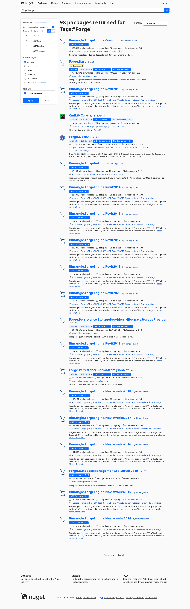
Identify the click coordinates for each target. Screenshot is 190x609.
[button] (37, 22)
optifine (98, 126)
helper (80, 76)
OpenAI (75, 147)
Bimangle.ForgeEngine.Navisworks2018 (100, 391)
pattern (94, 76)
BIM (106, 174)
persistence (89, 381)
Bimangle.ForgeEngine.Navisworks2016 (100, 444)
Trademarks (151, 597)
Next (121, 555)
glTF (88, 100)
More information (77, 411)
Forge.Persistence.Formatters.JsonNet (99, 369)
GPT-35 (148, 147)
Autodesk (90, 51)
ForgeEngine (116, 51)
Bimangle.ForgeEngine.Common (94, 40)
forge (74, 76)
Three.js (119, 174)
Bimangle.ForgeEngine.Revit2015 (95, 266)
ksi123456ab (99, 115)
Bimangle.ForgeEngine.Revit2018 (95, 213)
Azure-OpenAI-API (100, 147)
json (106, 381)
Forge (98, 51)
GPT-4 (125, 147)
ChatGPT (113, 147)
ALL (49, 31)
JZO (93, 62)
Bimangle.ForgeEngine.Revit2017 (95, 239)
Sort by (138, 22)
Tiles (114, 100)
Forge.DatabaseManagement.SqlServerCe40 (103, 470)
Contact (26, 575)
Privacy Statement (135, 597)
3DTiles (97, 100)
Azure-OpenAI (85, 147)
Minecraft (76, 126)
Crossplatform (116, 126)
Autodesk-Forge (79, 51)
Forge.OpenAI (80, 136)
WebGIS (120, 100)
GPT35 (142, 147)
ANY (53, 31)
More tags (150, 100)
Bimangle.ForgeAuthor (87, 163)
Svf (102, 174)
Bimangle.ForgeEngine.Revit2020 (95, 292)
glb (92, 100)
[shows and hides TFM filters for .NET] (26, 35)
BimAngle (105, 51)
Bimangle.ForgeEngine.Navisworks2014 (100, 518)
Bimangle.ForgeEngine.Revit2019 (95, 343)
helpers (80, 381)
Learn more (42, 23)
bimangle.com (131, 40)
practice (86, 76)
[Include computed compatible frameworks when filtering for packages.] (53, 27)
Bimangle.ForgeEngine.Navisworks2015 (100, 491)
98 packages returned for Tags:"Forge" (92, 26)
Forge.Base (77, 61)
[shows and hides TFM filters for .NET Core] (26, 40)
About (79, 597)
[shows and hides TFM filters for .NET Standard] (26, 46)
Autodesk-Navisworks (141, 402)
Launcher (85, 126)
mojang (105, 126)
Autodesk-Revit (138, 100)
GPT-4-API (133, 147)
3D (110, 100)
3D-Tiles (105, 100)
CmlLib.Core (78, 115)
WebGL (112, 174)
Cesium (127, 100)
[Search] (166, 10)
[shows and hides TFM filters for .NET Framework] (26, 51)
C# (124, 126)
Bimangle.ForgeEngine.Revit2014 (95, 187)
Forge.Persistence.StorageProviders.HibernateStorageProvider (118, 319)
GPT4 (120, 147)
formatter (99, 381)
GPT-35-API (74, 150)
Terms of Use (89, 597)
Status (76, 575)
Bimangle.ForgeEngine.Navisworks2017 (100, 417)
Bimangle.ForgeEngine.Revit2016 (95, 88)
